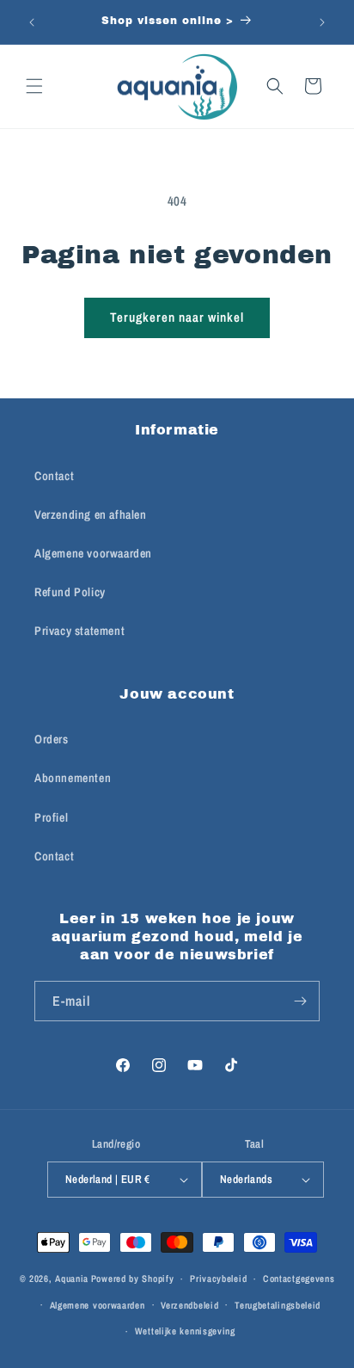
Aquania (71, 1278)
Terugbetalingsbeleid (277, 1305)
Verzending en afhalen (90, 514)
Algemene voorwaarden (93, 553)
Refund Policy (70, 592)
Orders (51, 739)
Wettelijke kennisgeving (185, 1331)
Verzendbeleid (189, 1305)
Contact (54, 476)
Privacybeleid (218, 1278)
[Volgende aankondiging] (322, 22)
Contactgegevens (299, 1278)
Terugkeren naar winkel (177, 317)
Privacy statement (79, 630)
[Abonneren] (300, 1001)
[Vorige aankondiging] (32, 22)
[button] (34, 86)
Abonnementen (72, 778)
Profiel (51, 817)
